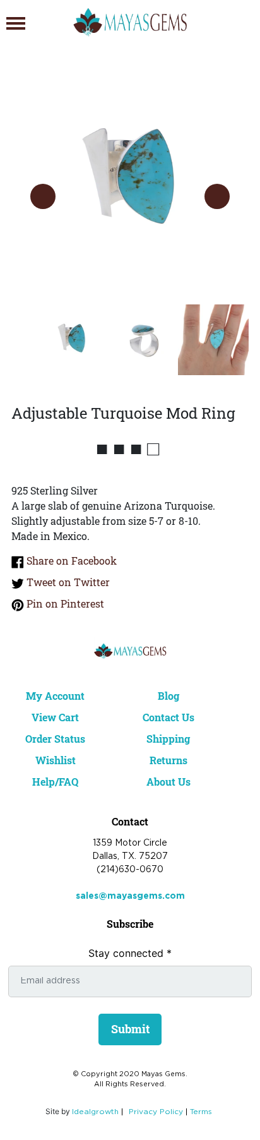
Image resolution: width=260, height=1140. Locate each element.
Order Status (55, 738)
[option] (130, 183)
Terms (201, 1111)
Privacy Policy (156, 1111)
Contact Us (168, 717)
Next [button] (217, 196)
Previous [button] (43, 196)
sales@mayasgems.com (130, 896)
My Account (55, 695)
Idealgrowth (95, 1111)
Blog (168, 695)
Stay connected (130, 953)
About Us (168, 781)
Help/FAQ (55, 781)
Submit (130, 1028)
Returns (168, 760)
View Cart (55, 717)
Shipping (168, 738)
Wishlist (55, 760)
